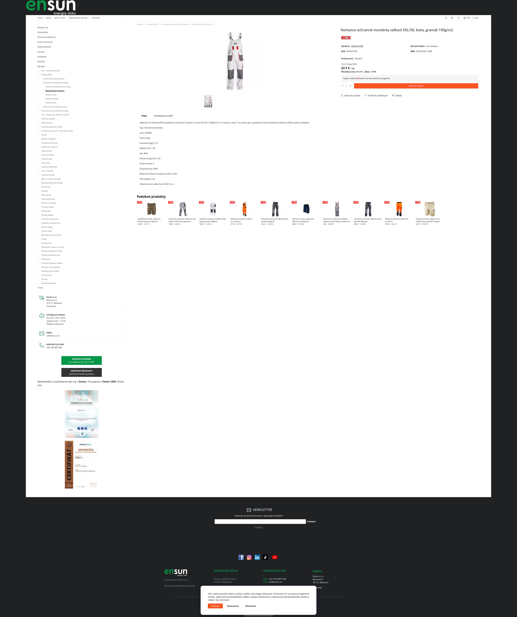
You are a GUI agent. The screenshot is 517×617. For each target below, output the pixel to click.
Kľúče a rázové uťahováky (50, 179)
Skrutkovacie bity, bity (49, 143)
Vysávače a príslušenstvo (50, 223)
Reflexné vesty (51, 103)
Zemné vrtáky (46, 231)
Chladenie (42, 56)
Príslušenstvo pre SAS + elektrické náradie (57, 131)
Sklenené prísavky (48, 199)
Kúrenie (41, 52)
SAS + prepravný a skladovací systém (55, 115)
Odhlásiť (258, 527)
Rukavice (44, 191)
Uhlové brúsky (46, 159)
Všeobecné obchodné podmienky (179, 585)
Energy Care (42, 27)
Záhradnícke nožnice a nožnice (52, 247)
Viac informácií (222, 600)
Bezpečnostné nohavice (55, 91)
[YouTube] (274, 557)
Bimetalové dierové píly (50, 271)
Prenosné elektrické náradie (51, 263)
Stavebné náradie (48, 175)
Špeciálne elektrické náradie (52, 183)
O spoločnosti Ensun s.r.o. (176, 579)
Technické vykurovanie (49, 219)
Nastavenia (233, 606)
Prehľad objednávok (223, 581)
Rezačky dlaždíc (47, 215)
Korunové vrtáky (47, 155)
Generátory (45, 163)
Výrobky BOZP (46, 75)
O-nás (40, 287)
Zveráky (44, 279)
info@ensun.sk (53, 335)
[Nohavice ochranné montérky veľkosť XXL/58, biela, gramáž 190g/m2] (236, 61)
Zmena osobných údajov (225, 579)
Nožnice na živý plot (48, 203)
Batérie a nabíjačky (48, 139)
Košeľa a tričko (51, 95)
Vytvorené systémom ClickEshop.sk (258, 615)
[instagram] (249, 557)
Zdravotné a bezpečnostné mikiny (58, 87)
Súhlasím (215, 606)
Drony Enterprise (45, 42)
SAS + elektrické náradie (50, 70)
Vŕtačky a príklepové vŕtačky (51, 251)
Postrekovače (46, 243)
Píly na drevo (46, 195)
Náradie (41, 66)
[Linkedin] (257, 557)
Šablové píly (45, 211)
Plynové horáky (47, 227)
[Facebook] (241, 557)
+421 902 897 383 (54, 347)
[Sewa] (81, 414)
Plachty (44, 135)
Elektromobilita (44, 47)
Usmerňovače (46, 275)
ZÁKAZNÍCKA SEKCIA (78, 18)
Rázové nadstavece (48, 283)
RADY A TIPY (59, 18)
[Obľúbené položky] (458, 18)
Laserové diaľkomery (49, 167)
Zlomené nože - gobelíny (50, 267)
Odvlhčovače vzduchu (49, 147)
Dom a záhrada (47, 171)
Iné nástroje (45, 187)
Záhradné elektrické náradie (52, 127)
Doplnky (41, 61)
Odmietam (250, 606)
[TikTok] (265, 557)
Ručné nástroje (47, 123)
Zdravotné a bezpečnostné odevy (55, 82)
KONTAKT (96, 18)
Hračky (44, 239)
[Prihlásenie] (452, 17)
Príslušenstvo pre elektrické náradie (54, 111)
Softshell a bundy (52, 99)
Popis (144, 115)
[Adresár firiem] (81, 464)
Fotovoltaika (42, 32)
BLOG (48, 18)
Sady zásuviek (46, 151)
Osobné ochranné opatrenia (53, 79)
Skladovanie (45, 259)
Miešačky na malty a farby (51, 235)
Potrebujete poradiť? (163, 115)
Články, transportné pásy (50, 255)
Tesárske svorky (47, 207)
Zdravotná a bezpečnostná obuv (55, 107)
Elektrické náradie (48, 119)
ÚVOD (40, 18)
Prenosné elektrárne (46, 37)
